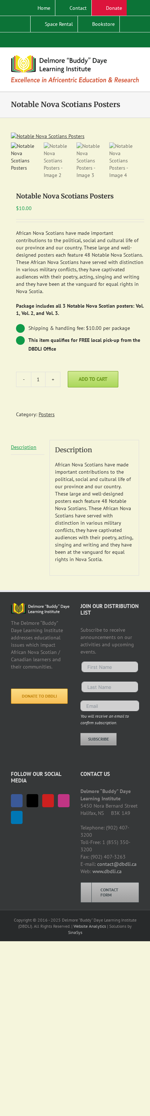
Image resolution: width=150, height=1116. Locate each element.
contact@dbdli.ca (117, 864)
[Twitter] (32, 800)
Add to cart (93, 379)
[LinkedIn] (17, 817)
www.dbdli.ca (107, 871)
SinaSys (75, 932)
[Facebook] (17, 800)
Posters (47, 414)
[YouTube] (48, 800)
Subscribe (98, 739)
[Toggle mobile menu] (136, 59)
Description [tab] (23, 447)
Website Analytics (90, 926)
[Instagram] (64, 800)
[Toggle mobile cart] (123, 59)
